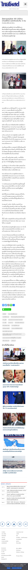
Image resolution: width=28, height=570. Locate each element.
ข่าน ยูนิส (4, 319)
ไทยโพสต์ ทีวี (4, 559)
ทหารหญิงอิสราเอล (15, 325)
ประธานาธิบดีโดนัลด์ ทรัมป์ (17, 328)
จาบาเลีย (4, 322)
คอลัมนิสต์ (4, 535)
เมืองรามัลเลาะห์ (6, 340)
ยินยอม (8, 568)
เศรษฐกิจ (3, 539)
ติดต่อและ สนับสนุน (20, 552)
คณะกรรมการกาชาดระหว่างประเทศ (15, 319)
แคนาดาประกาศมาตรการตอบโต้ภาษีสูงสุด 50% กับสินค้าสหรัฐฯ (12, 386)
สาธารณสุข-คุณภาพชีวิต (6, 555)
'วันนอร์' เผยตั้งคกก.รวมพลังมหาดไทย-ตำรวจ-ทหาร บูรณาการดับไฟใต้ (15, 495)
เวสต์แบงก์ (13, 340)
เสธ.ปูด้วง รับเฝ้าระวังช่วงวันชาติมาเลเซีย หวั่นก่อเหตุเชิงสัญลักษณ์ (16, 499)
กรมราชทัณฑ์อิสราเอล (12, 314)
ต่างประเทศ (3, 548)
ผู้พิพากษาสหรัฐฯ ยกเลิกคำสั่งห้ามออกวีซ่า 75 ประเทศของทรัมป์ (13, 407)
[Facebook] (2, 524)
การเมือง (3, 532)
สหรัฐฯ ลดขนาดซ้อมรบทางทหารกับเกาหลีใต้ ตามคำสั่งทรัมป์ (12, 472)
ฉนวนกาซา (11, 322)
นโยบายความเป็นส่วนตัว (16, 568)
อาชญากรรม (3, 550)
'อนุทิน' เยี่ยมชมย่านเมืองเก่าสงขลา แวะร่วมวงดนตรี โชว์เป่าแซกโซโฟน (16, 491)
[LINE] (26, 524)
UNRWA (4, 314)
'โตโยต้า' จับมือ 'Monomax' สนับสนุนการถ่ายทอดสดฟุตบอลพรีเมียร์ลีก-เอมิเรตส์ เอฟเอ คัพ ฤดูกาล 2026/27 (16, 502)
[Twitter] (8, 524)
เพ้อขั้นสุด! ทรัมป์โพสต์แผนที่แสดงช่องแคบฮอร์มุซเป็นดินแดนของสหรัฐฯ (14, 450)
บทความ (3, 537)
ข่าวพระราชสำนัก (5, 541)
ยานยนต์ (3, 553)
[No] (26, 566)
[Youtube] (14, 524)
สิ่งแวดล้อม (18, 543)
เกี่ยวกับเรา (18, 550)
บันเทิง (2, 557)
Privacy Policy (19, 556)
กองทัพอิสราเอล (6, 316)
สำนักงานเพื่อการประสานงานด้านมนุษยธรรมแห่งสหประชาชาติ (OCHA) (12, 334)
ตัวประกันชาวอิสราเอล (19, 322)
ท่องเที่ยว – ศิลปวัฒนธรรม (21, 537)
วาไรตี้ (17, 534)
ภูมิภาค (17, 541)
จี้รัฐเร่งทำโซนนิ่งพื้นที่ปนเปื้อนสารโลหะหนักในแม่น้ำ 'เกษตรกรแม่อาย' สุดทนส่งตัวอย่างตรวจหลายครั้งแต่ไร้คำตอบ (16, 487)
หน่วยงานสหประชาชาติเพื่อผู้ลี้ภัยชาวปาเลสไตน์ (12, 337)
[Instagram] (20, 524)
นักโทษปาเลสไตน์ (6, 328)
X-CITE (2, 551)
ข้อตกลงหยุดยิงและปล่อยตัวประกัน (17, 316)
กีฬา (17, 535)
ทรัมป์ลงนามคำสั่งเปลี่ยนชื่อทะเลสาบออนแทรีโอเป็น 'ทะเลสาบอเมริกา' (13, 364)
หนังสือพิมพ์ (4, 543)
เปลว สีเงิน (4, 534)
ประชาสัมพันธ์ (19, 539)
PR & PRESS (19, 548)
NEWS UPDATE (6, 484)
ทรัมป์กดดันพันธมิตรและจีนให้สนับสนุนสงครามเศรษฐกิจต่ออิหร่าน (13, 429)
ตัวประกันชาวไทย (6, 325)
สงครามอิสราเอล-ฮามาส (7, 331)
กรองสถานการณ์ (19, 532)
